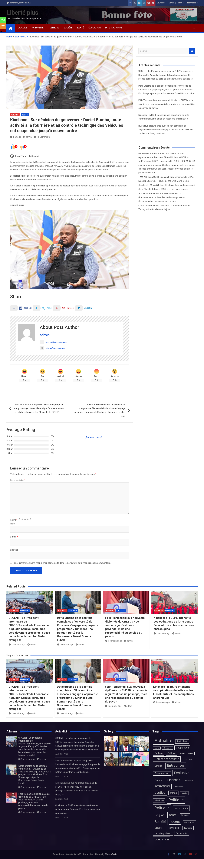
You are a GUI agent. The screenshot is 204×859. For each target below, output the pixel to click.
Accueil (22, 27)
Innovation (189, 780)
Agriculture (182, 741)
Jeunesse (161, 3)
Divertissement (186, 753)
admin (29, 137)
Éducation (94, 27)
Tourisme (188, 828)
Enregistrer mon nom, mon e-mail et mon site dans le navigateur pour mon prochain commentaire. (62, 563)
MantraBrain (111, 854)
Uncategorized (163, 833)
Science (185, 815)
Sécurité (158, 828)
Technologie (192, 3)
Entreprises (176, 765)
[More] (3, 26)
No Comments (43, 137)
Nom (13, 523)
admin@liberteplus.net (56, 342)
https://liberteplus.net (56, 348)
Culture (159, 753)
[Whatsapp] (3, 20)
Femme (180, 3)
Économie (181, 833)
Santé (171, 3)
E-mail (14, 536)
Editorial (158, 766)
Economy (188, 759)
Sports (175, 822)
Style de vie (189, 822)
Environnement (162, 773)
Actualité (37, 27)
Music (184, 793)
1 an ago (17, 137)
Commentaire (17, 480)
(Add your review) (93, 437)
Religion (159, 815)
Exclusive (24, 610)
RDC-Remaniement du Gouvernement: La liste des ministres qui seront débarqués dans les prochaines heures (161, 197)
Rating (13, 519)
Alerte (157, 748)
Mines (173, 792)
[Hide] (1, 31)
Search (192, 51)
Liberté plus (22, 12)
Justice (160, 792)
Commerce (167, 748)
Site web (14, 550)
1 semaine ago (18, 644)
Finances (173, 780)
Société (68, 27)
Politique (53, 27)
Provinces (181, 808)
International (113, 27)
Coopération (182, 747)
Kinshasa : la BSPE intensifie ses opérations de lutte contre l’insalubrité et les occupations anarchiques (174, 623)
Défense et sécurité (167, 759)
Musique (159, 800)
